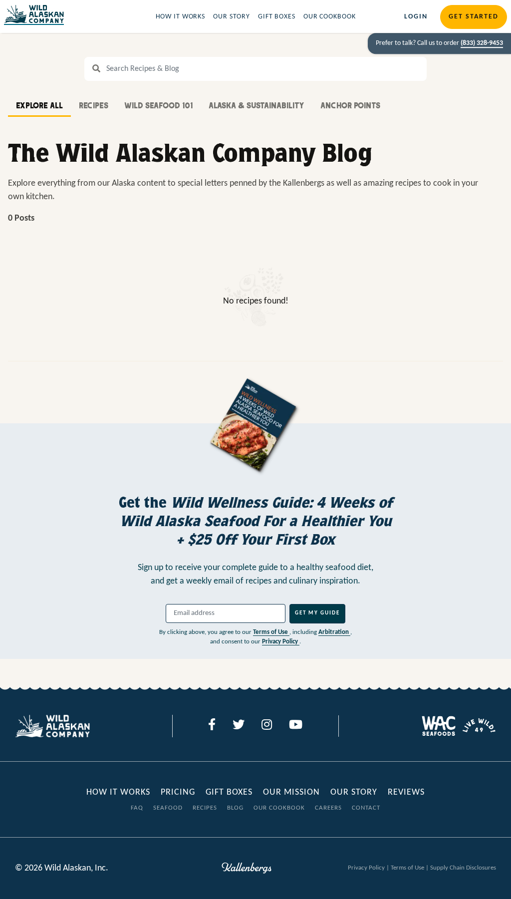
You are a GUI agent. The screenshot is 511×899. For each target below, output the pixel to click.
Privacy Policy (280, 641)
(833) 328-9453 (482, 43)
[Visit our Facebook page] (212, 726)
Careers (328, 808)
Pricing (178, 792)
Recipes (205, 808)
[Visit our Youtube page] (295, 726)
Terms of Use (271, 632)
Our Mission (291, 792)
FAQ (137, 808)
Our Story (231, 16)
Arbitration (334, 632)
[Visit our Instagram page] (266, 726)
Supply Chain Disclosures (463, 868)
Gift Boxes (276, 16)
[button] (39, 106)
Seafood (168, 808)
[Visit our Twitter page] (238, 726)
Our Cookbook (329, 16)
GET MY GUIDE (317, 613)
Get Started (474, 16)
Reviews (406, 792)
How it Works (181, 16)
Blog (235, 808)
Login (416, 16)
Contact (366, 808)
